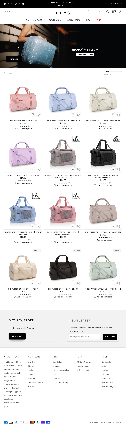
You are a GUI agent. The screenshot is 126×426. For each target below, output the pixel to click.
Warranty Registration (111, 386)
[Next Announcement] (80, 4)
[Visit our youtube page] (23, 4)
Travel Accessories (61, 370)
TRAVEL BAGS (55, 20)
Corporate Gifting (60, 382)
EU (115, 4)
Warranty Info (107, 382)
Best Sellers (57, 362)
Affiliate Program (84, 362)
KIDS (88, 20)
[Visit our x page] (19, 4)
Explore (14, 59)
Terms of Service (35, 382)
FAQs (104, 366)
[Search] (98, 11)
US (111, 4)
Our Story (32, 362)
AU (118, 4)
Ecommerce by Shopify (103, 422)
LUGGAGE (37, 20)
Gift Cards (57, 378)
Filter (10, 73)
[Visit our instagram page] (8, 4)
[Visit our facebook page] (5, 4)
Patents (31, 378)
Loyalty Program (84, 366)
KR (121, 4)
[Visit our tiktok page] (16, 4)
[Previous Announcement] (45, 4)
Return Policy (107, 378)
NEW (27, 20)
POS (90, 422)
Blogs (30, 374)
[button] (33, 114)
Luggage (56, 366)
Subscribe (110, 336)
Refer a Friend (83, 370)
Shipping (105, 374)
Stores (31, 366)
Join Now (17, 336)
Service (105, 370)
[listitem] (63, 4)
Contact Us (106, 362)
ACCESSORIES (73, 20)
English (7, 11)
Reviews (31, 370)
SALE (99, 20)
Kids (54, 374)
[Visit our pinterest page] (12, 4)
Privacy (31, 386)
